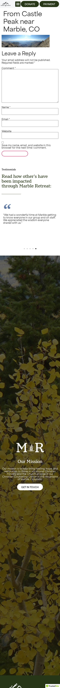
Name (6, 107)
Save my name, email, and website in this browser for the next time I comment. (26, 146)
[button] (17, 4)
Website (6, 131)
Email (6, 119)
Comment (9, 68)
